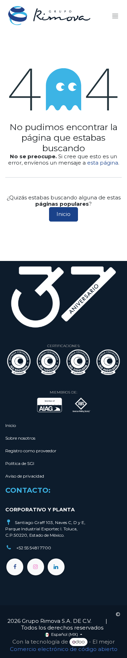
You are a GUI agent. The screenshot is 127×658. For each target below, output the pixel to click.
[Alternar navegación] (115, 16)
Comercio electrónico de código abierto (63, 649)
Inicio (63, 214)
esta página (102, 162)
